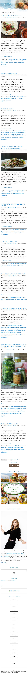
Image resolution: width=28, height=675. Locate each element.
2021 (14, 610)
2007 (14, 660)
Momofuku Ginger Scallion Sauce (13, 205)
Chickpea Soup (7, 109)
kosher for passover (19, 330)
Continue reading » (6, 56)
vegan (15, 62)
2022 (14, 606)
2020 (14, 613)
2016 (14, 627)
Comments (4, 66)
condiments (11, 59)
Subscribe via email (6, 672)
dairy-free (18, 59)
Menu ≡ (25, 1)
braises (7, 132)
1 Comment (4, 101)
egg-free (24, 59)
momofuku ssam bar (12, 231)
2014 (14, 635)
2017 (14, 624)
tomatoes (11, 334)
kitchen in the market (9, 410)
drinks (22, 96)
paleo (2, 62)
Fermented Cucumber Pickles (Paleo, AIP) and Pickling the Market (14, 346)
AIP (9, 406)
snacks (3, 413)
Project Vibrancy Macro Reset (13, 553)
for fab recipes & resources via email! (8, 580)
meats (23, 297)
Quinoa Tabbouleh (9, 241)
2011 (14, 645)
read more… (4, 562)
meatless (16, 60)
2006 (14, 663)
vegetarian (21, 62)
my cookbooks (17, 554)
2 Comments (4, 234)
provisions (13, 411)
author (21, 550)
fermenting (13, 408)
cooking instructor (15, 550)
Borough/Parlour (9, 73)
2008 (14, 656)
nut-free (22, 60)
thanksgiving (16, 193)
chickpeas (13, 132)
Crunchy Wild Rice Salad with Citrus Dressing (12, 147)
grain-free (11, 60)
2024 (14, 603)
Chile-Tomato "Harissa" (11, 16)
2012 (14, 642)
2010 (14, 649)
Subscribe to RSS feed (21, 671)
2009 (14, 652)
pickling (3, 411)
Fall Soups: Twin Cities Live (13, 274)
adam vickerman (12, 130)
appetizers (11, 190)
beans (3, 132)
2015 (14, 631)
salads (3, 193)
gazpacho (19, 328)
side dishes (15, 135)
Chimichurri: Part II (9, 424)
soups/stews (22, 135)
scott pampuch (20, 411)
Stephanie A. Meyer (6, 671)
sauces (11, 62)
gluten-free (4, 60)
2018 (14, 620)
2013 (14, 638)
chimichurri (11, 445)
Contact (13, 671)
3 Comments (4, 416)
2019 (14, 617)
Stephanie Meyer (11, 17)
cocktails (10, 96)
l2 (17, 98)
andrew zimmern (13, 325)
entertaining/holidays (7, 191)
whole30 (3, 64)
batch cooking (22, 130)
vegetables (8, 137)
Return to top (15, 672)
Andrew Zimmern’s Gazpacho (13, 308)
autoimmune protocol (17, 406)
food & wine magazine (10, 328)
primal (6, 62)
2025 (14, 599)
